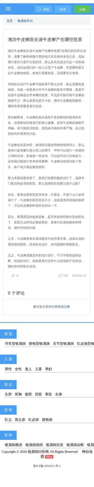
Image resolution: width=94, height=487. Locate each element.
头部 (8, 394)
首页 (10, 20)
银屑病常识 (25, 20)
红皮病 (33, 419)
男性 (8, 369)
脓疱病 (47, 419)
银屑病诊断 (75, 445)
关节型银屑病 (63, 343)
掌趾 (48, 394)
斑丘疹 (20, 419)
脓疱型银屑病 (39, 343)
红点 (8, 419)
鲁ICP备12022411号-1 (47, 465)
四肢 (38, 394)
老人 (28, 369)
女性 (18, 369)
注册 (82, 9)
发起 (46, 9)
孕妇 (48, 369)
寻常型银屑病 (15, 343)
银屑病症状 (54, 445)
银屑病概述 (13, 445)
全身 (58, 394)
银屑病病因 (34, 445)
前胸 (18, 394)
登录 (63, 9)
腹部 (28, 394)
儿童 (38, 369)
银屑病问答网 (38, 451)
